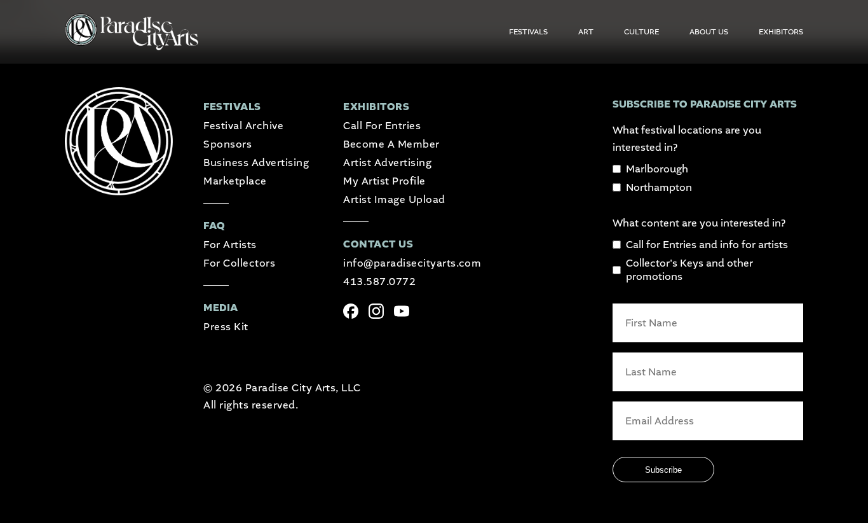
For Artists (229, 244)
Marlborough (657, 169)
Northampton (659, 187)
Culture (641, 32)
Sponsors (227, 144)
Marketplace (234, 181)
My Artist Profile (384, 181)
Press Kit (225, 326)
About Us (708, 32)
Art (585, 32)
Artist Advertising (387, 162)
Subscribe (663, 470)
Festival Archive (243, 125)
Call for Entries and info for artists (707, 244)
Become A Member (391, 144)
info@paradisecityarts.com (412, 263)
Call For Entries (382, 125)
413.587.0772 (379, 281)
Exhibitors (781, 32)
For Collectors (239, 263)
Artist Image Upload (394, 199)
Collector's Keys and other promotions (689, 269)
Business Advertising (256, 162)
